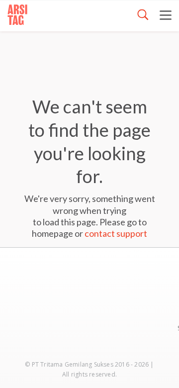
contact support (116, 233)
